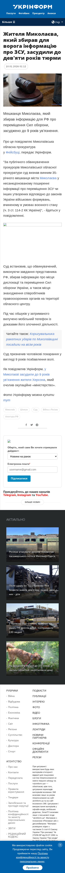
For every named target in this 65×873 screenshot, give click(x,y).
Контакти (13, 772)
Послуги (11, 13)
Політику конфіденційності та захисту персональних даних (32, 857)
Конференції (41, 743)
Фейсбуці (13, 152)
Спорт (11, 751)
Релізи (36, 757)
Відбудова (14, 701)
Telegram (9, 495)
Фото (36, 707)
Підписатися (19, 478)
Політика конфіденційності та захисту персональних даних (18, 817)
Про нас (13, 766)
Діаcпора (13, 745)
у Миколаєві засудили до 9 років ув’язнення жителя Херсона (26, 374)
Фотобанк (24, 13)
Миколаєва (48, 178)
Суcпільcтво (15, 734)
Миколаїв (10, 409)
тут (6, 400)
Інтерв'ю (38, 701)
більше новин (32, 502)
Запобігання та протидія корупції (18, 804)
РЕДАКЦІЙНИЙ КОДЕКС (17, 835)
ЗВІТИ (11, 828)
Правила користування (16, 790)
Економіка (14, 712)
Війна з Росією (50, 409)
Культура (13, 740)
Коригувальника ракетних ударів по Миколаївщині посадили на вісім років (32, 339)
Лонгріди (38, 729)
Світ (10, 723)
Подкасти (39, 690)
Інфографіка (40, 723)
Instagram (24, 495)
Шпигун (24, 409)
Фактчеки (13, 718)
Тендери (13, 797)
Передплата (15, 777)
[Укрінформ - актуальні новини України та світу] (32, 6)
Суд (35, 409)
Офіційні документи (40, 750)
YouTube (42, 495)
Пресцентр (38, 13)
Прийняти (32, 867)
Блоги (36, 718)
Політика (13, 707)
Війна (11, 696)
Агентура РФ (11, 416)
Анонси (51, 13)
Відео (36, 712)
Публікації (39, 696)
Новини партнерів (39, 736)
